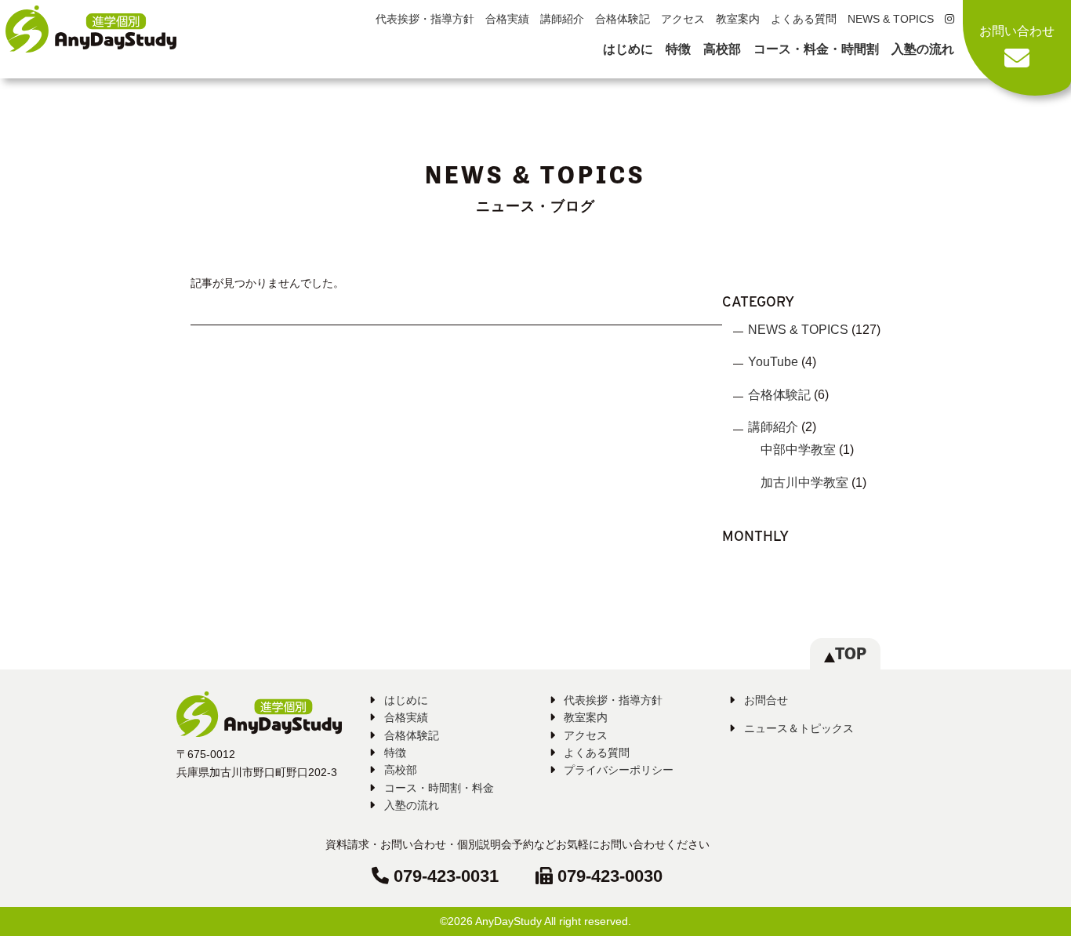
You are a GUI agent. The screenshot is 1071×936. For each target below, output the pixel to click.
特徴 (678, 49)
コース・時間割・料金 (439, 788)
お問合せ (766, 700)
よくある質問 (804, 19)
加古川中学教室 (804, 482)
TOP (850, 653)
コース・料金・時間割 (816, 49)
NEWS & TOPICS (891, 19)
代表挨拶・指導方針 (425, 19)
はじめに (628, 49)
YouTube (773, 361)
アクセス (683, 19)
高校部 (722, 49)
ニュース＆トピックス (799, 728)
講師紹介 (562, 19)
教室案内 (738, 19)
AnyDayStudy (508, 921)
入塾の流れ (922, 49)
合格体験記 (622, 19)
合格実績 (507, 19)
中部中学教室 (798, 449)
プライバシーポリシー (618, 770)
